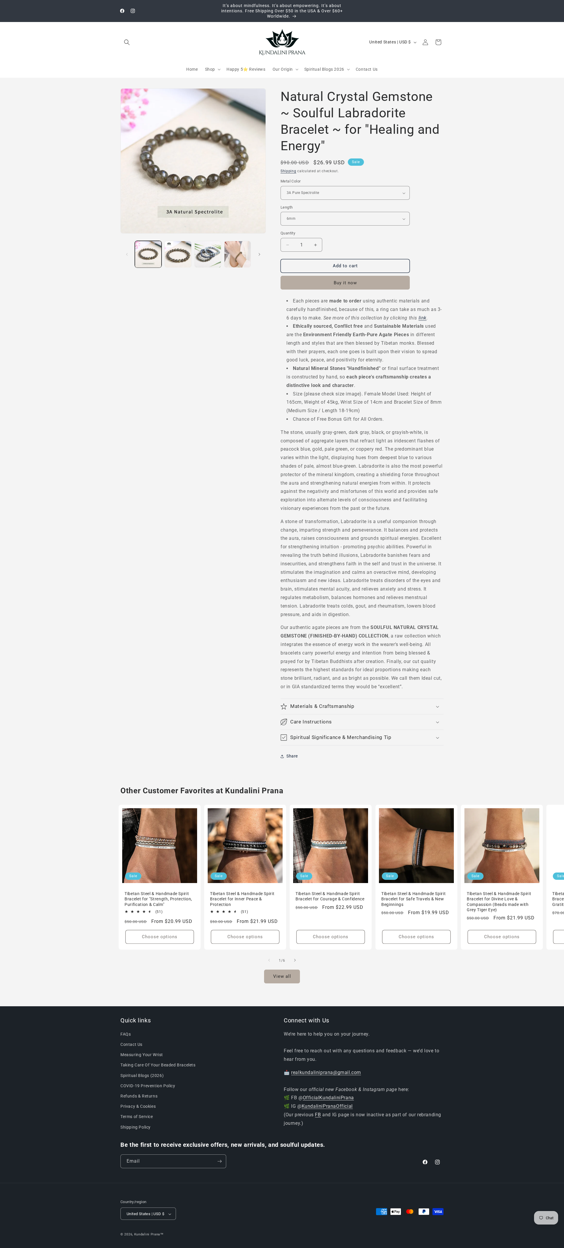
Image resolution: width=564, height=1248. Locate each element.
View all (282, 976)
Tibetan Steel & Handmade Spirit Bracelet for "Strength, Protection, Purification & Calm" (158, 899)
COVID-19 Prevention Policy (147, 1085)
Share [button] (292, 756)
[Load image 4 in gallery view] (237, 254)
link (423, 318)
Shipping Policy (135, 1127)
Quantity (288, 233)
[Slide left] (126, 254)
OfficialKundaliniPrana (328, 1098)
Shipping (288, 171)
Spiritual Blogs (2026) (142, 1075)
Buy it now (345, 282)
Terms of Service (136, 1117)
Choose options (159, 936)
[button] (126, 42)
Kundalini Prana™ (149, 1235)
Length (287, 207)
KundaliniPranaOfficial (327, 1106)
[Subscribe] (219, 1161)
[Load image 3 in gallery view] (207, 254)
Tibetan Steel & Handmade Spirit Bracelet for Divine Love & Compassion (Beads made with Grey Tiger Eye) (499, 901)
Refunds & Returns (138, 1096)
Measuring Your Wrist (141, 1055)
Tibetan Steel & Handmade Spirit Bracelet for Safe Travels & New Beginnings (413, 899)
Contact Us (131, 1044)
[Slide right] (259, 254)
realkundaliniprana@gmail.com (326, 1072)
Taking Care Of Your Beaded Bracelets (158, 1065)
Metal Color (291, 181)
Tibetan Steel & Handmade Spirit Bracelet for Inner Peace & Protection (242, 899)
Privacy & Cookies (138, 1106)
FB (318, 1114)
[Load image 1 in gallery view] (148, 254)
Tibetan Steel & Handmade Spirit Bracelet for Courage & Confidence (330, 896)
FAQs (125, 1034)
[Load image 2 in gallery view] (177, 254)
